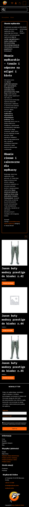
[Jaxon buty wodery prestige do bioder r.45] (14, 347)
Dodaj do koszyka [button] (7, 330)
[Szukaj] (3, 9)
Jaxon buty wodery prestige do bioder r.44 (13, 319)
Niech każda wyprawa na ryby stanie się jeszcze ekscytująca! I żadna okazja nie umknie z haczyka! (14, 423)
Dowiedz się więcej (8, 283)
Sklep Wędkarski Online (18, 505)
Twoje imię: (5, 410)
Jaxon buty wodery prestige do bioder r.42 (13, 272)
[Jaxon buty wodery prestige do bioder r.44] (14, 300)
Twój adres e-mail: (7, 416)
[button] (24, 3)
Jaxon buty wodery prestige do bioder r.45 (13, 367)
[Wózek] (19, 3)
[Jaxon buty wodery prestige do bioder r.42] (14, 253)
